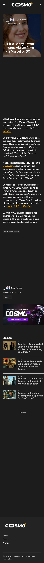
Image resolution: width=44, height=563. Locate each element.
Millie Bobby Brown (11, 232)
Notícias (7, 297)
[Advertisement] (22, 88)
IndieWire (7, 131)
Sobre (5, 536)
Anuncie (6, 543)
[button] (4, 4)
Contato (6, 539)
